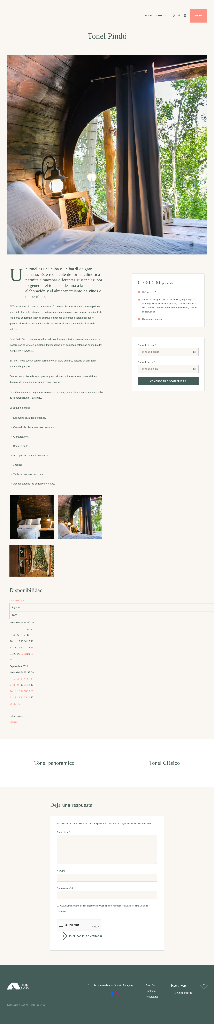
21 (11, 697)
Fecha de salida (146, 362)
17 (22, 691)
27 (22, 654)
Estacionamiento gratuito (164, 303)
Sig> (21, 600)
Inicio (148, 15)
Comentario (63, 832)
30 (32, 654)
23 (18, 697)
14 (11, 691)
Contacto (161, 15)
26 (28, 697)
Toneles (158, 319)
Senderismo (182, 307)
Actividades (152, 996)
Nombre (61, 871)
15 (14, 691)
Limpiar (13, 722)
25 (25, 697)
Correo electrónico (67, 888)
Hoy (17, 600)
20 (32, 691)
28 (25, 654)
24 (22, 697)
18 (25, 691)
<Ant (12, 600)
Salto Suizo (152, 985)
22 (14, 697)
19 (28, 691)
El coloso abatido (171, 299)
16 (18, 691)
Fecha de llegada (147, 345)
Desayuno (157, 299)
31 (11, 660)
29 (14, 703)
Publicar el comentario (85, 936)
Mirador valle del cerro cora (161, 307)
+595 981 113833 (182, 993)
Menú (198, 15)
